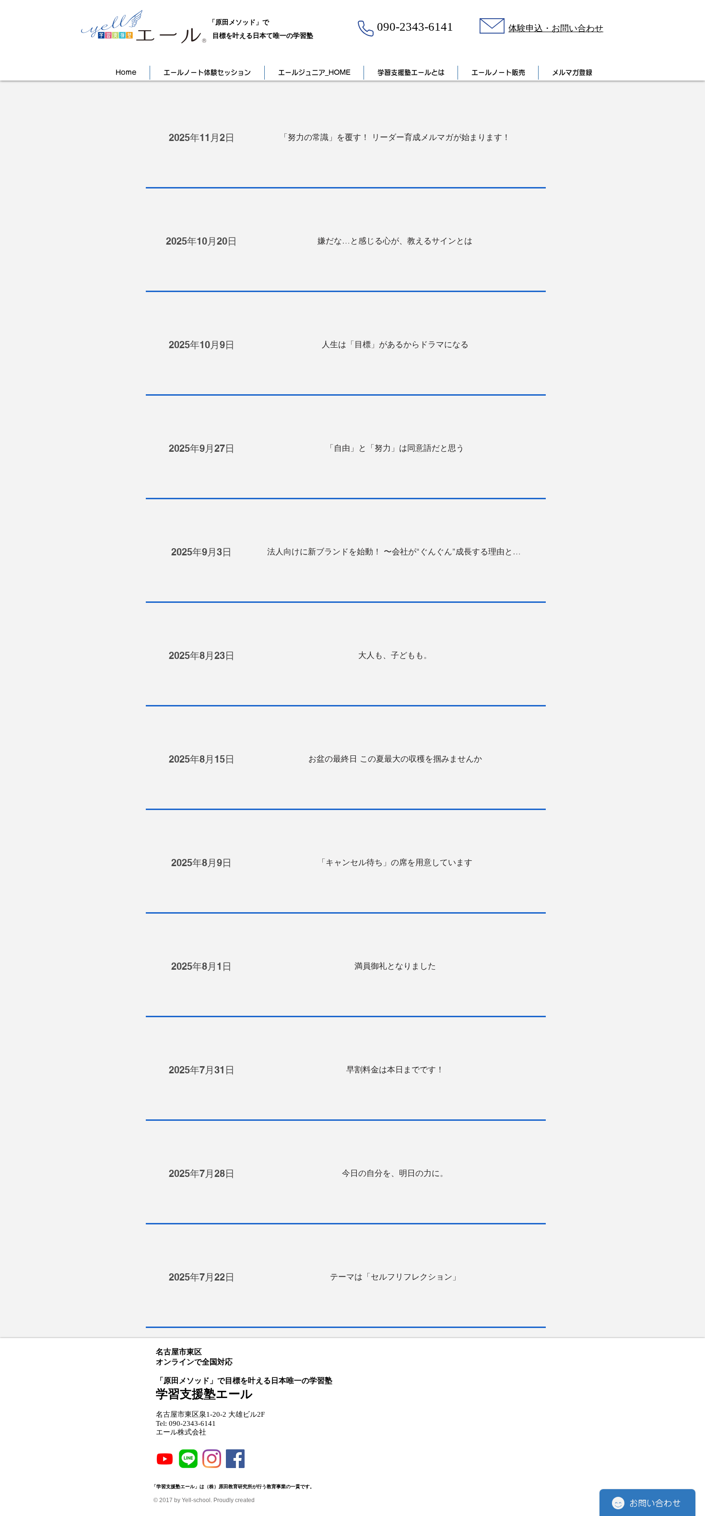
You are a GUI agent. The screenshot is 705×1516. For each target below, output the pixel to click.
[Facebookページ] (235, 1458)
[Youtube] (164, 1458)
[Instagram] (211, 1458)
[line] (188, 1458)
